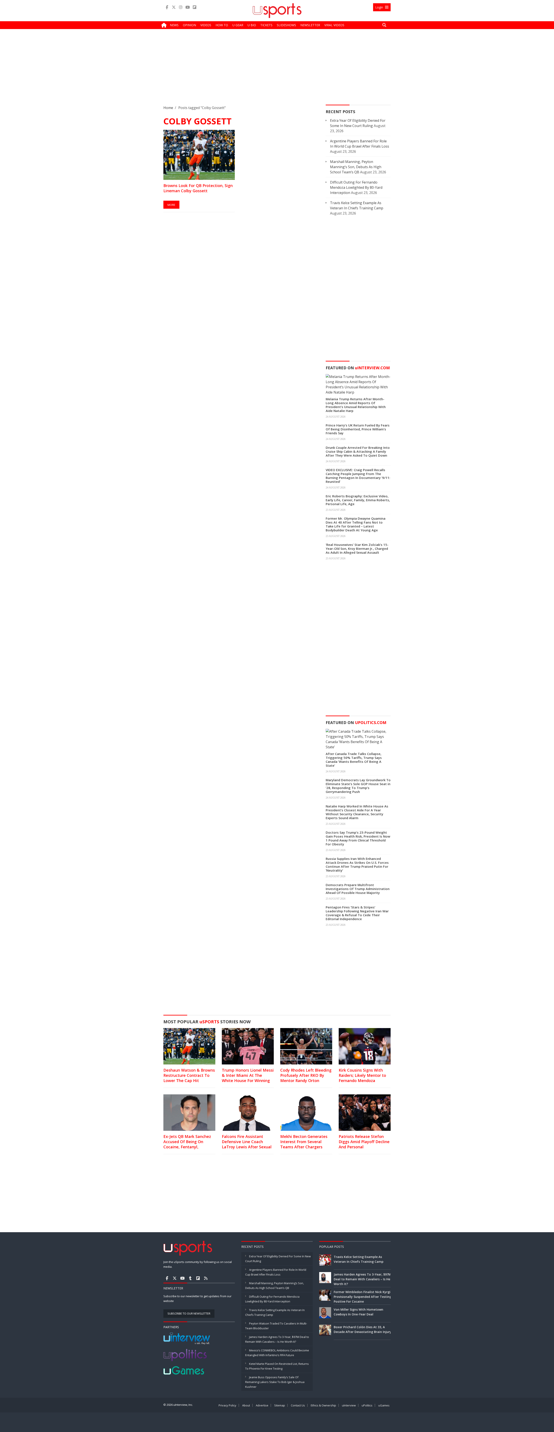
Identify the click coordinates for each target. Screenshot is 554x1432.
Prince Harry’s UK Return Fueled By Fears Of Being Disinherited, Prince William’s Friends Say (358, 429)
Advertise (262, 1405)
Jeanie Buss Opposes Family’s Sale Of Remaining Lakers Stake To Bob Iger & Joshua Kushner (274, 1382)
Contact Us (298, 1405)
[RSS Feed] (205, 1278)
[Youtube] (187, 7)
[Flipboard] (194, 7)
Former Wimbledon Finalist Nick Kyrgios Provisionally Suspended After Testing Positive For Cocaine (364, 1296)
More (171, 205)
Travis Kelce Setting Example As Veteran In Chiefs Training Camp (358, 1259)
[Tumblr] (190, 1278)
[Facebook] (166, 7)
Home (168, 107)
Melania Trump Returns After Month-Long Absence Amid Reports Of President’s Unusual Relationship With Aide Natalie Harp (356, 405)
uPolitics (367, 1405)
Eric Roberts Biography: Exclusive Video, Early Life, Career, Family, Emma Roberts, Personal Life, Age (358, 500)
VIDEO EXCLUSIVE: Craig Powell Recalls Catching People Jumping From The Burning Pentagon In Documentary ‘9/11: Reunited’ (358, 476)
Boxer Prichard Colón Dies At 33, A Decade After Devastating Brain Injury (362, 1329)
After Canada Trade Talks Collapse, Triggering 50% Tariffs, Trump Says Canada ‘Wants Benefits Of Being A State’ (354, 760)
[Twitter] (173, 7)
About (246, 1405)
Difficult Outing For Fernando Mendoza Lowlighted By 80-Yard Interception (356, 187)
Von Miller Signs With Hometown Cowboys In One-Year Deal (358, 1311)
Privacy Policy (227, 1405)
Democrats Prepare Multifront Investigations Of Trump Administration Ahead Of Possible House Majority (358, 889)
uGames (384, 1405)
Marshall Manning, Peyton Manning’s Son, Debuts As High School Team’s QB (355, 166)
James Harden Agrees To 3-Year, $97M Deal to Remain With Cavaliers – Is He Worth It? (362, 1279)
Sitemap (279, 1405)
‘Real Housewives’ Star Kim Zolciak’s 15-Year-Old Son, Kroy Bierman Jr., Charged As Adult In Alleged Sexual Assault (357, 548)
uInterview (349, 1405)
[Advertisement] (277, 70)
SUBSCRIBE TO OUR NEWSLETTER (188, 1313)
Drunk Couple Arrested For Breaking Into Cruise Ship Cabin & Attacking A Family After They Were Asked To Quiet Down (358, 451)
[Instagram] (180, 7)
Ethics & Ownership (323, 1405)
